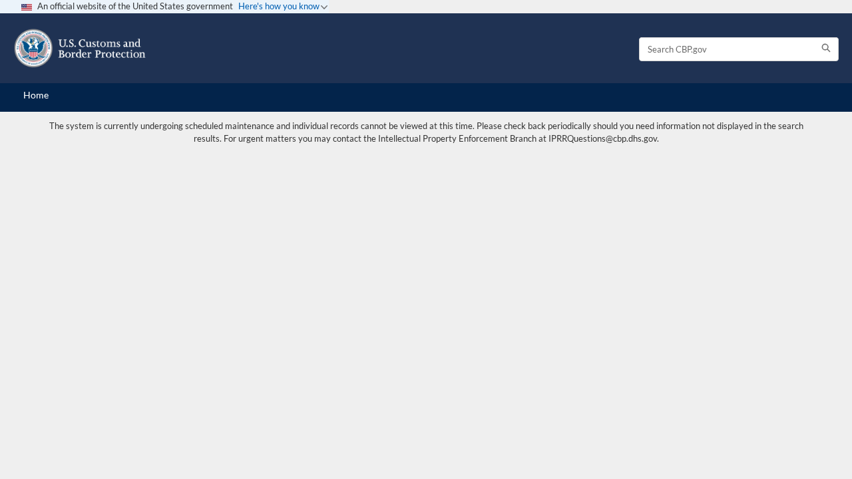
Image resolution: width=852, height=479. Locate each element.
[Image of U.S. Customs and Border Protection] (79, 48)
